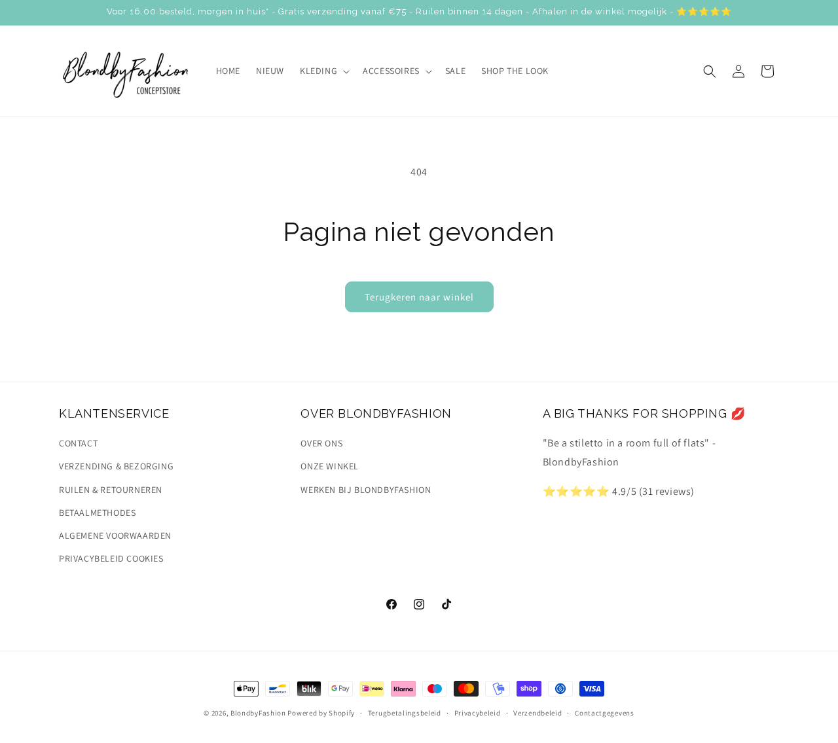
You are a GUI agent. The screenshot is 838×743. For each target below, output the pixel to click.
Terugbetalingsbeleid (404, 712)
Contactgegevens (604, 712)
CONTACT (78, 443)
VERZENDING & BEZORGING (116, 467)
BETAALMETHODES (97, 512)
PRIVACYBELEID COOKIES (111, 558)
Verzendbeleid (537, 712)
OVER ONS (321, 443)
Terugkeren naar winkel (419, 297)
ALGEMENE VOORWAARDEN (115, 535)
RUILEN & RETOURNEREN (110, 490)
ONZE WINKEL (330, 467)
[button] (323, 70)
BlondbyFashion (258, 712)
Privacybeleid (477, 712)
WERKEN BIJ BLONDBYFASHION (366, 490)
